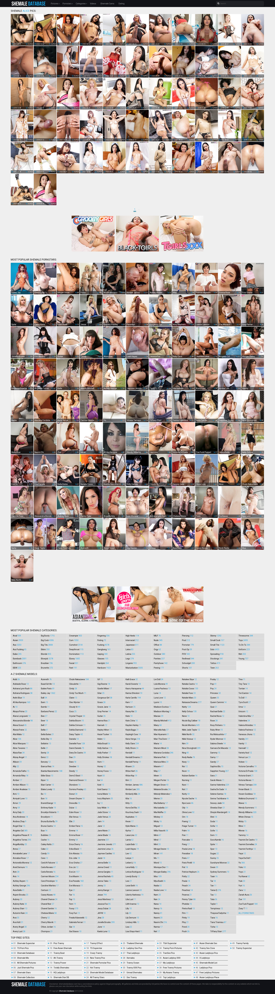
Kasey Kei (131, 711)
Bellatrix (46, 743)
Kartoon (130, 707)
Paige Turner (189, 826)
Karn (129, 702)
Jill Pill (101, 913)
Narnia (158, 927)
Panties (159, 658)
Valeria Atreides (247, 725)
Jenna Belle (104, 863)
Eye (72, 890)
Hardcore (104, 668)
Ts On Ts (244, 645)
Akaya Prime (20, 711)
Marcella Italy (161, 730)
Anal (17, 636)
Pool (186, 640)
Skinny (215, 636)
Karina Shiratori (134, 693)
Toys (243, 640)
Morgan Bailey (162, 872)
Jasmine (103, 840)
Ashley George (21, 885)
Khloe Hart (132, 771)
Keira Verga (133, 739)
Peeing (159, 668)
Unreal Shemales (134, 972)
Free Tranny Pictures (172, 968)
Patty (186, 876)
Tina (241, 679)
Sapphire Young (219, 771)
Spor (213, 849)
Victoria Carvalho (247, 766)
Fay (72, 899)
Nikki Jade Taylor (191, 730)
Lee (129, 853)
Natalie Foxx (189, 693)
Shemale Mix (23, 958)
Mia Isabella (161, 808)
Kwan (129, 821)
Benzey (46, 762)
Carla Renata (48, 872)
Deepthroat (76, 649)
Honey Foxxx (104, 771)
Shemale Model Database (101, 972)
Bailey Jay (48, 693)
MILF (157, 636)
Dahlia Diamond (77, 730)
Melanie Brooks (162, 789)
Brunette (47, 668)
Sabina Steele (218, 743)
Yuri (241, 885)
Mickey (158, 817)
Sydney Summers (219, 872)
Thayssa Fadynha (219, 913)
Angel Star (19, 826)
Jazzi (101, 858)
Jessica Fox (104, 904)
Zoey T (242, 908)
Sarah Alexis (217, 780)
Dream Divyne (77, 798)
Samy (214, 757)
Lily (128, 913)
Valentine (244, 720)
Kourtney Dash (134, 812)
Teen (214, 668)
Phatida (187, 904)
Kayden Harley (133, 725)
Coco (72, 711)
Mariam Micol (161, 748)
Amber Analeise (21, 789)
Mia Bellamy (161, 803)
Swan (214, 867)
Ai (15, 707)
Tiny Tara (244, 684)
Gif (100, 679)
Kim (129, 780)
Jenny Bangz (104, 890)
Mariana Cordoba (163, 753)
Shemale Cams (107, 3)
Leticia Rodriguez (135, 872)
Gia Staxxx (75, 931)
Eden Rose (75, 812)
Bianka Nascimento (51, 771)
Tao (213, 895)
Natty (186, 707)
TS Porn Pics (23, 948)
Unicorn (243, 711)
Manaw (158, 716)
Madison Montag (162, 711)
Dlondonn (74, 785)
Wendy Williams (247, 812)
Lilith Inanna (132, 904)
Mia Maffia (160, 812)
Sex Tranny (132, 977)
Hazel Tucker (104, 734)
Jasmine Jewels (106, 844)
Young (243, 658)
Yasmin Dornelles (247, 844)
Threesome (245, 636)
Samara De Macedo (220, 748)
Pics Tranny (59, 943)
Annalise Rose (21, 858)
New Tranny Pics (97, 958)
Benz (44, 757)
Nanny (158, 913)
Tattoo (215, 663)
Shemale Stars (24, 972)
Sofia (214, 826)
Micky (158, 821)
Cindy (73, 688)
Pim (185, 913)
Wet (242, 654)
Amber (17, 780)
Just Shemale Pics (25, 968)
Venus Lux (244, 757)
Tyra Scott (244, 702)
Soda (214, 821)
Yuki (241, 881)
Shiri (213, 817)
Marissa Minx (161, 762)
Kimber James (134, 785)
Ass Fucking (19, 649)
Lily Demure (132, 918)
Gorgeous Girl (104, 698)
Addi (16, 679)
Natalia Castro (190, 684)
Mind (157, 840)
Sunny (214, 858)
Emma (73, 830)
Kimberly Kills (133, 794)
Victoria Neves (246, 780)
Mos (158, 876)
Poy (213, 688)
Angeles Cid (20, 830)
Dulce (73, 808)
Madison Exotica (162, 707)
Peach (186, 885)
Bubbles (46, 835)
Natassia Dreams (191, 702)
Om (185, 817)
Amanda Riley (20, 775)
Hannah (102, 725)
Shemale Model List (208, 963)
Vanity (242, 743)
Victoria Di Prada (247, 771)
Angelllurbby (20, 844)
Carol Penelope (49, 881)
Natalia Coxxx (190, 688)
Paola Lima (188, 849)
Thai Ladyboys (133, 953)
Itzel (100, 785)
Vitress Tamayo (247, 785)
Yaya (242, 853)
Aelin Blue (19, 698)
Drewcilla (74, 803)
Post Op (187, 649)
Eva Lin (74, 872)
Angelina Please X (22, 835)
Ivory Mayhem (105, 798)
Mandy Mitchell (162, 720)
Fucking (103, 645)
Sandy (214, 762)
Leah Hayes (132, 849)
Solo (214, 649)
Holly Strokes (104, 757)
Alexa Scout (19, 725)
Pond (185, 927)
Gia (72, 927)
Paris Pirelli (188, 863)
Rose (214, 720)
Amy (16, 808)
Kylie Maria (132, 826)
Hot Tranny (95, 968)
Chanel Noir (47, 904)
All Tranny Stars (97, 977)
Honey (101, 766)
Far (72, 895)
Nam (157, 895)
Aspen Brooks (20, 895)
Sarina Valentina (219, 785)
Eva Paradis (76, 881)
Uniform (244, 649)
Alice (17, 739)
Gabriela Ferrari (77, 922)
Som (213, 835)
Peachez (187, 890)
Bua (44, 830)
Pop (213, 684)
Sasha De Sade (218, 789)
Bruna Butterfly (49, 821)
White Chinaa (245, 817)
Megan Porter (161, 780)
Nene (185, 716)
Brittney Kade (48, 808)
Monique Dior (161, 867)
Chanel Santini (49, 908)
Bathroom (19, 663)
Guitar (101, 716)
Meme (158, 798)
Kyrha (129, 830)
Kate (129, 716)
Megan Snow (161, 785)
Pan (185, 835)
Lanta (129, 840)
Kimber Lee (133, 789)
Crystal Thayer (77, 716)
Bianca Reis (47, 766)
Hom (100, 762)
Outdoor (159, 654)
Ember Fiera (76, 826)
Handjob (103, 663)
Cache (45, 840)
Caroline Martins (49, 885)
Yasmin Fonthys (247, 849)
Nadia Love (160, 890)
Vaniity (243, 739)
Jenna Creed (104, 867)
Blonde (46, 654)
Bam (44, 702)
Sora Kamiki (217, 840)
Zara (241, 890)
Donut (73, 794)
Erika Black (75, 849)
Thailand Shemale (135, 943)
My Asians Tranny (171, 972)
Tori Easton (244, 693)
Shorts (187, 668)
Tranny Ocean (133, 963)
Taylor (213, 904)
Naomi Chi (160, 922)
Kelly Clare (132, 743)
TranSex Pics (169, 953)
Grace (101, 702)
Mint (157, 844)
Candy (45, 853)
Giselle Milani (104, 688)
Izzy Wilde (103, 808)
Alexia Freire (20, 730)
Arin (16, 872)
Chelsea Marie (49, 913)
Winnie (242, 830)
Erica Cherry (76, 844)
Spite (214, 844)
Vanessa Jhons (246, 734)
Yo (241, 863)
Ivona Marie (104, 794)
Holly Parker (104, 753)
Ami (16, 794)
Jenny (101, 885)
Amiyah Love (20, 798)
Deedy (73, 771)
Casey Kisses (48, 895)
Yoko (242, 867)
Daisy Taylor (76, 734)
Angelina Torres (22, 840)
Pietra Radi (188, 908)
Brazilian (47, 663)
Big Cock (47, 640)
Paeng (186, 821)
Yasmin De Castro (247, 840)
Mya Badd (160, 881)
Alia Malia (18, 734)
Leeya (130, 858)
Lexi (129, 881)
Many (158, 725)
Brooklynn (47, 817)
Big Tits (47, 645)
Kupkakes (131, 817)
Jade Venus (104, 817)
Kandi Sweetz (133, 684)
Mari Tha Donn (162, 739)
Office (158, 645)
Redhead (188, 658)
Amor (17, 803)
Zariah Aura (245, 895)
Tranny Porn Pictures (172, 948)
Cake (44, 849)
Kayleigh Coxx (133, 734)
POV (186, 654)
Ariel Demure (20, 867)
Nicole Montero (191, 725)
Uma (241, 707)
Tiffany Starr (218, 931)
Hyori (101, 775)
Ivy (100, 803)
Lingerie (131, 663)
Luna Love (160, 698)
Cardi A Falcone (49, 863)
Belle (44, 748)
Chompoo (47, 931)
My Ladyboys (169, 963)
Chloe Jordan (48, 927)
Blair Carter (47, 785)
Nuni (185, 785)
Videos (93, 3)
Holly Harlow (104, 748)
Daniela (74, 739)
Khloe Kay (131, 775)
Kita (129, 798)
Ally (16, 766)
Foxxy (73, 908)
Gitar (100, 693)
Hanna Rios (103, 720)
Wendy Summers (247, 808)
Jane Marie (103, 830)
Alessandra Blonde (23, 720)
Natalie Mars (189, 698)
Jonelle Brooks (106, 922)
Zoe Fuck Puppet (248, 904)
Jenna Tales (104, 881)
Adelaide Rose (21, 684)
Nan (157, 899)
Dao (72, 757)
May (157, 771)
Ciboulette (75, 684)
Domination (76, 654)
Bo (43, 794)
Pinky (186, 918)
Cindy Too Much (77, 693)
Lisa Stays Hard (134, 931)
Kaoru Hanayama (135, 688)
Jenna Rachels (105, 876)
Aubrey (17, 899)
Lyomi (158, 702)
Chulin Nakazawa (79, 679)
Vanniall (243, 748)
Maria (158, 743)
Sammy (215, 753)
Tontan (243, 688)
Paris (185, 858)
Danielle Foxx (77, 743)
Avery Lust (19, 931)
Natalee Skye (189, 679)
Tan (213, 885)
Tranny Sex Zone (207, 948)
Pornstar (188, 645)
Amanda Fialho (21, 771)
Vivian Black (245, 789)
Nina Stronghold (191, 748)
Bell (44, 725)
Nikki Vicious (189, 739)
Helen (101, 739)
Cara (44, 858)
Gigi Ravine (103, 684)
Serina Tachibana (219, 798)
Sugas (214, 853)
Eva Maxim (75, 876)
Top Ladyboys (169, 977)
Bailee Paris (47, 688)
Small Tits (217, 645)
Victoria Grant (246, 775)
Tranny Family (242, 943)
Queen (214, 698)
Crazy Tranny (96, 953)
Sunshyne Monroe (219, 863)
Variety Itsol (245, 753)
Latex (129, 649)
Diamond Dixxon (78, 780)
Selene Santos (218, 794)
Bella (44, 730)
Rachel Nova (217, 716)
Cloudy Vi (74, 707)
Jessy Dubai (104, 908)
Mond (158, 863)
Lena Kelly (131, 867)
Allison (17, 762)
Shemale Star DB (61, 977)
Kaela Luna (103, 931)
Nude (158, 640)
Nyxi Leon (187, 803)
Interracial (132, 640)
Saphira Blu (216, 766)
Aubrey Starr (20, 908)
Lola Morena (161, 684)
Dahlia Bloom (76, 720)
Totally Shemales (61, 968)
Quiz (213, 707)
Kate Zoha (132, 720)
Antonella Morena (22, 863)
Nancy (158, 908)
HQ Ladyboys (59, 972)
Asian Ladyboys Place (209, 977)
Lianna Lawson (134, 890)
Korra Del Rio (133, 808)
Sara (213, 775)
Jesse (102, 895)
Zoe (242, 899)
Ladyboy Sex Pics (134, 948)
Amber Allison (20, 785)
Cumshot (75, 645)
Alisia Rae (18, 753)
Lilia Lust (131, 899)
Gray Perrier (104, 711)
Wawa (242, 803)
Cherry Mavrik (48, 922)
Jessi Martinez (105, 899)
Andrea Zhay (19, 821)
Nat (157, 931)
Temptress (216, 908)
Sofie (214, 830)
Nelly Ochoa (189, 711)
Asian (18, 640)
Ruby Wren (216, 730)
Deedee (74, 766)
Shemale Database (26, 953)
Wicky (242, 821)
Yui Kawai (244, 876)
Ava (16, 918)
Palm (185, 830)
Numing (187, 780)
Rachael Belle (217, 711)
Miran (158, 853)
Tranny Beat (59, 953)
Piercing (187, 636)
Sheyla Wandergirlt (220, 812)
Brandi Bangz (48, 803)
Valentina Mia (246, 716)
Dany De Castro (77, 753)
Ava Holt (18, 922)
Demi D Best (76, 775)
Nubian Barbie (189, 775)
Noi (185, 766)
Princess (215, 693)
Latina (130, 654)
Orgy (157, 649)
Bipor (44, 780)
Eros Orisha (75, 863)
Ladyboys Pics (206, 968)
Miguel (158, 826)
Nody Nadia (188, 757)
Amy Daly (18, 812)
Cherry (45, 918)
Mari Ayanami (161, 734)
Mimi (157, 835)
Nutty (186, 794)
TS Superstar (96, 948)
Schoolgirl (188, 663)
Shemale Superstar (26, 943)
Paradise (187, 853)
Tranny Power (60, 963)
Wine (242, 826)
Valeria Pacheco (247, 730)
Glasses (102, 658)
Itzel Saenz (103, 789)
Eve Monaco (76, 885)
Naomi (158, 918)
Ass (17, 645)
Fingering (103, 636)
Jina (100, 918)
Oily (185, 808)
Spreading (216, 654)
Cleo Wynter (76, 702)
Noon (185, 771)
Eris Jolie (74, 858)
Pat (185, 867)
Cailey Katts (47, 844)
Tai (213, 881)
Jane (101, 826)
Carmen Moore (49, 876)
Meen (158, 775)
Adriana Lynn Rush (22, 688)
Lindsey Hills (132, 922)
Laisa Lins (131, 835)
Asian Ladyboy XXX (171, 958)
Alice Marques (21, 743)
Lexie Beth (132, 885)
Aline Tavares (20, 748)
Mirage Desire (161, 849)
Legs (130, 658)
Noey (185, 762)
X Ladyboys (205, 958)
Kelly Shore (132, 748)
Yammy (243, 835)
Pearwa (187, 895)
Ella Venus (75, 817)
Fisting (101, 640)
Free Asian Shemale (63, 948)
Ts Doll (242, 698)
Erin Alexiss (75, 853)
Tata (213, 899)
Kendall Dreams (134, 757)
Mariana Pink (161, 757)
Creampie (75, 636)
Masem (158, 766)
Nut (185, 789)
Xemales (131, 958)
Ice (100, 780)
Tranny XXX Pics (134, 968)
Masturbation (134, 668)
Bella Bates (47, 734)
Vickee (242, 762)
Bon (44, 798)
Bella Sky (46, 739)
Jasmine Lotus (105, 849)
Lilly (129, 908)
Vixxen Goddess (247, 794)
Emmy (73, 840)
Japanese (132, 645)
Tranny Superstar (244, 948)
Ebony (74, 658)
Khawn (130, 766)
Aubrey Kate (20, 904)
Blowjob (47, 658)
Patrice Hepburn (190, 872)
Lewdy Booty (133, 876)
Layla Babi (132, 844)
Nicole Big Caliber (191, 720)
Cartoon (46, 890)
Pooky (214, 679)
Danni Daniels (76, 748)
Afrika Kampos (21, 702)
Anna (16, 849)
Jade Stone (104, 812)
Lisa (129, 927)
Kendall (130, 753)
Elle (72, 821)
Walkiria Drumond (247, 798)
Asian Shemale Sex (208, 943)
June (101, 927)
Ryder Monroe (218, 739)
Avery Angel (20, 927)
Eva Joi (73, 867)
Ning (185, 753)
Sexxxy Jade (217, 803)
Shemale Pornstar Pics (100, 963)
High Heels (132, 636)
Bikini (45, 649)
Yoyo (242, 872)
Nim (185, 743)
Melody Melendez (162, 794)
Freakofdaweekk (78, 918)
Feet (73, 668)
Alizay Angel (20, 757)
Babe (17, 654)
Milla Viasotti (161, 830)
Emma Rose (76, 835)
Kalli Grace (132, 679)
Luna (157, 693)
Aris (16, 876)
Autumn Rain (20, 913)
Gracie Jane (104, 707)
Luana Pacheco (162, 688)
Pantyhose (160, 663)
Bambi (45, 707)
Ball (44, 698)
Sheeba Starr (217, 808)
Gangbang (104, 649)
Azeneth (46, 679)
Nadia (158, 885)
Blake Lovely (48, 789)
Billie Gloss (47, 775)
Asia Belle (18, 890)
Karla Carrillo (133, 698)
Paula (186, 881)
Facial (73, 663)
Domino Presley (77, 789)
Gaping (102, 654)
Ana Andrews (20, 817)
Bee (44, 716)
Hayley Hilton (104, 730)
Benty (45, 753)
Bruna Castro (48, 826)
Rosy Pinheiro (217, 725)
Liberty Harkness (134, 895)
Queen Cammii (218, 702)
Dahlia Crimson (77, 725)
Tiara (214, 918)
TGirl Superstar (170, 943)
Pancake (187, 840)
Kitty (129, 803)
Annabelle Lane (21, 853)
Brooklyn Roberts (50, 812)
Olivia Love (188, 812)
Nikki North (188, 734)
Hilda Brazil (103, 743)
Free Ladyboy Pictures (209, 972)
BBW (17, 668)
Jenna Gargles (105, 872)
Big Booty (48, 636)
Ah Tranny (58, 958)
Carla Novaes (48, 867)
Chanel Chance (49, 899)
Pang (185, 844)
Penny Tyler (189, 899)
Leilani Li (131, 863)
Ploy (185, 922)
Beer (44, 720)
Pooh (185, 931)
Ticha (214, 927)
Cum (73, 640)
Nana (157, 904)
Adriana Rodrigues (22, 693)
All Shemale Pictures (26, 963)
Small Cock (217, 640)
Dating (121, 3)
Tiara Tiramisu (218, 922)
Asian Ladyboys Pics (209, 953)
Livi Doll (158, 679)
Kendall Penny (133, 762)
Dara (72, 762)
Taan (214, 876)
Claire (73, 698)
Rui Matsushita (218, 734)
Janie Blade (104, 835)
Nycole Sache (189, 798)
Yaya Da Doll (244, 858)
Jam (100, 821)
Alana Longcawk (22, 716)
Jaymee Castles (106, 853)
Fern (72, 904)
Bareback (19, 658)
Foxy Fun (74, 913)
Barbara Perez (49, 711)
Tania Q (215, 890)
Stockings (216, 658)
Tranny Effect (96, 943)
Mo (156, 858)
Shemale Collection (26, 977)
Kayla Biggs (132, 730)
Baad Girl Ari (48, 684)
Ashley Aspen (20, 881)
